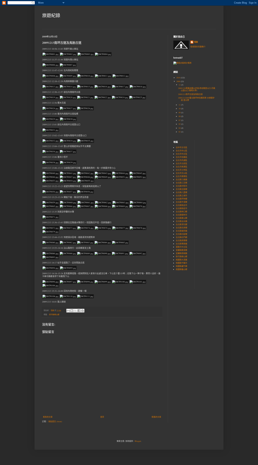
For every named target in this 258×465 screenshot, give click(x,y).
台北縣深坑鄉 (181, 224)
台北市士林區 (181, 170)
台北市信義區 (181, 157)
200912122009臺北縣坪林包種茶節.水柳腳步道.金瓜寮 (196, 98)
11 (180, 104)
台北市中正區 (181, 153)
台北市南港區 (181, 166)
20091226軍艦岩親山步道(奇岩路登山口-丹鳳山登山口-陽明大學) (196, 89)
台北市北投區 (181, 163)
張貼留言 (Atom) (55, 421)
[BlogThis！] (72, 311)
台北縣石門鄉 (181, 237)
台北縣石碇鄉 (181, 234)
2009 (178, 81)
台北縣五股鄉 (181, 189)
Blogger (138, 441)
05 (180, 124)
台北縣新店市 (181, 205)
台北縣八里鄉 (181, 192)
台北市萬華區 (181, 176)
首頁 (102, 417)
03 (180, 131)
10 (180, 108)
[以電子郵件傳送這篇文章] (68, 311)
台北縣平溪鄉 (181, 202)
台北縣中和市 (181, 186)
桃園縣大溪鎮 (181, 259)
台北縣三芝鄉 (181, 182)
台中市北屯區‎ (181, 147)
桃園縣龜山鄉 (181, 269)
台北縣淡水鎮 (181, 221)
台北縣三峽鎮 (181, 179)
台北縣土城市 (181, 195)
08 (180, 116)
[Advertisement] (209, 163)
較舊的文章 (156, 417)
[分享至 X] (75, 311)
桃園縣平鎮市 (181, 263)
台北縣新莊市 (181, 208)
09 (180, 112)
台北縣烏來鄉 (181, 227)
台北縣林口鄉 (181, 211)
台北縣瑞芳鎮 (181, 230)
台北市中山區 (181, 150)
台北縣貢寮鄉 (181, 240)
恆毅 (196, 42)
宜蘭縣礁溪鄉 (181, 250)
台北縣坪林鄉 (181, 198)
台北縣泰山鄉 (181, 218)
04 (180, 128)
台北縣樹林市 (181, 214)
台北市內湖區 (181, 160)
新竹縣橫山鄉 (54, 314)
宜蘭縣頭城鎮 (181, 253)
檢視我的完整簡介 (197, 46)
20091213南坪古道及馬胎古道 (190, 94)
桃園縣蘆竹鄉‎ (181, 266)
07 (180, 120)
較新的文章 (48, 417)
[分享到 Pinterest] (82, 311)
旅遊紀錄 (51, 15)
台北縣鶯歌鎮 (181, 243)
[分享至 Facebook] (79, 311)
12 (180, 84)
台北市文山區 (181, 173)
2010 (178, 77)
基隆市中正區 (181, 247)
